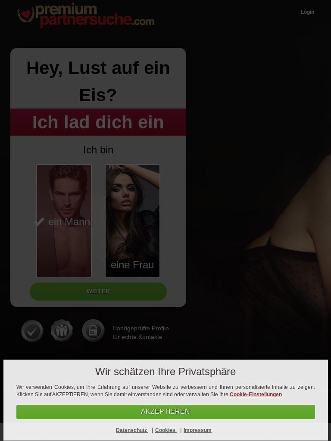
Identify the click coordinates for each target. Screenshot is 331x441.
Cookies (166, 430)
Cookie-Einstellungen (256, 394)
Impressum (198, 430)
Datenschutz (132, 430)
